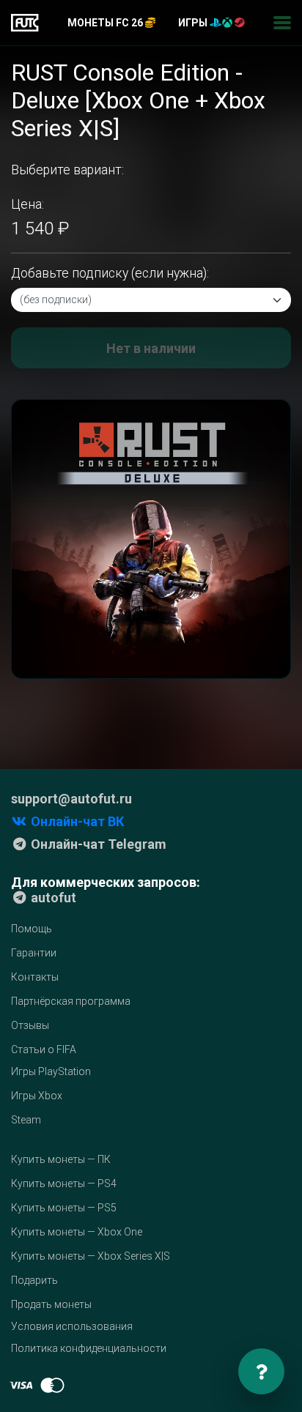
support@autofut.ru (71, 798)
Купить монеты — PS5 (64, 1208)
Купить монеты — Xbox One (76, 1232)
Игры (194, 23)
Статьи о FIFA (43, 1049)
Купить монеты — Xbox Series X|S (90, 1256)
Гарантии (33, 953)
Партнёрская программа (70, 1001)
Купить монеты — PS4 (64, 1183)
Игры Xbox (36, 1095)
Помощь (31, 928)
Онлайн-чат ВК (76, 821)
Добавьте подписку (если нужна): (110, 273)
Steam (26, 1120)
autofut (52, 897)
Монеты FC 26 (106, 23)
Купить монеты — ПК (61, 1159)
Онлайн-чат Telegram (97, 844)
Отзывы (30, 1025)
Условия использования (72, 1326)
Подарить (34, 1280)
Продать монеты (51, 1304)
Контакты (35, 977)
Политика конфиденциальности (88, 1348)
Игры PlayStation (51, 1071)
